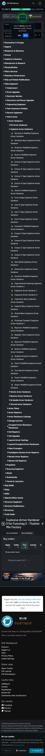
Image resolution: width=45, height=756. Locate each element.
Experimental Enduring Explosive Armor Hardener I (26, 285)
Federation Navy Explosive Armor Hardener (23, 300)
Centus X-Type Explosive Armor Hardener (25, 184)
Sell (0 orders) (12, 533)
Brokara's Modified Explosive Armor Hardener (24, 149)
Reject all (7, 751)
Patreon (7, 711)
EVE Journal (6, 671)
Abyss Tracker (7, 668)
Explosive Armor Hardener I (25, 291)
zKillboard (5, 684)
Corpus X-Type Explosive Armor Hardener (25, 256)
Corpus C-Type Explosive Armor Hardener (25, 249)
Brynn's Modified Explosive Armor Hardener (23, 156)
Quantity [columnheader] (33, 545)
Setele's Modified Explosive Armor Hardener (24, 350)
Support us (5, 650)
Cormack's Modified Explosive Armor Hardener (25, 227)
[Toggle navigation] (40, 3)
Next (25, 35)
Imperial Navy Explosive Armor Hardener (25, 307)
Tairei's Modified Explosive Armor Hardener (26, 364)
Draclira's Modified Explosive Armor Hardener (24, 277)
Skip (19, 35)
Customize (22, 751)
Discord (7, 708)
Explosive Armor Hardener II (25, 295)
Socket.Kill (5, 693)
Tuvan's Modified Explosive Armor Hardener (23, 379)
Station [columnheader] (16, 545)
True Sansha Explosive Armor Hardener (24, 372)
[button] (10, 3)
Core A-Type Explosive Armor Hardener (24, 199)
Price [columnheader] (24, 545)
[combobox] (9, 35)
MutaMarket (6, 690)
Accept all (37, 751)
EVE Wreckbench (8, 674)
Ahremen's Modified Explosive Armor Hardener (25, 134)
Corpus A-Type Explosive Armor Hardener (25, 234)
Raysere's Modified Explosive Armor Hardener (24, 329)
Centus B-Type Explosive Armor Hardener (25, 170)
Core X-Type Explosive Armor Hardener (24, 220)
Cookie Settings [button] (7, 659)
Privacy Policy (19, 745)
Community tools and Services (13, 695)
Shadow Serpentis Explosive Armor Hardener (24, 357)
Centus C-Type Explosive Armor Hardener (25, 177)
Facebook (8, 705)
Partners (5, 647)
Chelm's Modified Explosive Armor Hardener (24, 192)
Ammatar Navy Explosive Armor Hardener (25, 141)
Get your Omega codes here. (29, 599)
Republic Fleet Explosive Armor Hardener (25, 336)
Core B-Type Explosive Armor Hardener (24, 206)
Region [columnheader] (7, 545)
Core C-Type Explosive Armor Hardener (24, 213)
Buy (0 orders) (27, 533)
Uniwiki (4, 687)
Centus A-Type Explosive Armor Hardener (25, 163)
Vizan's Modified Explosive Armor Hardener (26, 386)
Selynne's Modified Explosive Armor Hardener (24, 343)
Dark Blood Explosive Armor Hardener (24, 263)
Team (3, 653)
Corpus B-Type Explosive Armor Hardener (25, 242)
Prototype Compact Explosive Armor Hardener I (25, 322)
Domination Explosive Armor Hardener (24, 270)
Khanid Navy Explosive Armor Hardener (25, 314)
